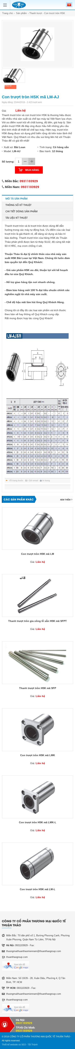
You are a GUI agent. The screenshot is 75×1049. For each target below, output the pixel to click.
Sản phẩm (21, 13)
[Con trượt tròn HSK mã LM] (37, 528)
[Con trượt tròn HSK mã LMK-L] (37, 797)
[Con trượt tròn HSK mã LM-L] (37, 864)
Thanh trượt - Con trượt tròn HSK (47, 13)
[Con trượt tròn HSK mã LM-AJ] (37, 44)
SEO (23, 1044)
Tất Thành (33, 1044)
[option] (37, 44)
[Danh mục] (6, 3)
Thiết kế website (10, 1044)
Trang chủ (7, 13)
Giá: (37, 561)
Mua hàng (32, 170)
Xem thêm (65, 500)
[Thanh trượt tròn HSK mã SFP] (37, 662)
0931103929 (29, 181)
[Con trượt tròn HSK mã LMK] (37, 730)
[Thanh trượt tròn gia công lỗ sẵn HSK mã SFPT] (37, 595)
